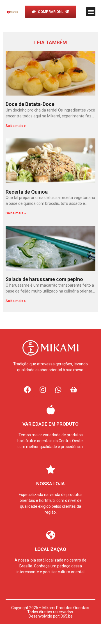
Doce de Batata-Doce (30, 104)
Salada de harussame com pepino (44, 279)
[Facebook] (27, 390)
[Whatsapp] (58, 390)
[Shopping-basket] (74, 390)
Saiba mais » (16, 126)
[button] (90, 11)
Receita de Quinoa (27, 192)
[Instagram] (43, 390)
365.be (67, 616)
